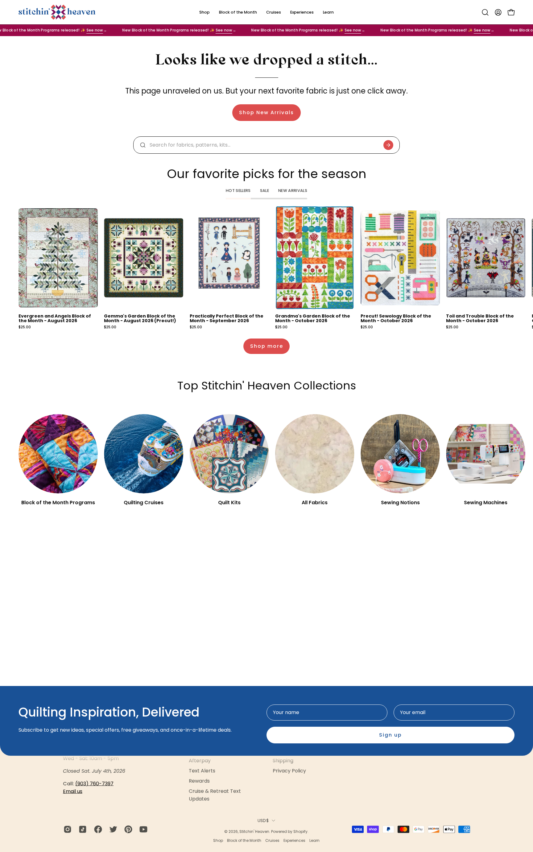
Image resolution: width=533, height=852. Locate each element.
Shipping (283, 760)
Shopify (300, 831)
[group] (266, 267)
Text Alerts (202, 771)
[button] (485, 12)
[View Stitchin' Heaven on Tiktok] (81, 829)
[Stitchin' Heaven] (57, 12)
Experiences (294, 840)
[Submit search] (388, 145)
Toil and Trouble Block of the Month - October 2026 (480, 318)
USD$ (263, 820)
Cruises (272, 840)
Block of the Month (244, 840)
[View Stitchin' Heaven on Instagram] (66, 829)
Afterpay (200, 760)
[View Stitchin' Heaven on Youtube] (142, 829)
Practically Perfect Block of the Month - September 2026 (226, 318)
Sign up (390, 734)
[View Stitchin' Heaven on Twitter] (112, 829)
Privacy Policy (289, 771)
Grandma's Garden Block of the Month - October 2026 (312, 318)
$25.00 (25, 327)
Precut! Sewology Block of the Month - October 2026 (396, 318)
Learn (314, 840)
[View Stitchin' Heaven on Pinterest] (127, 829)
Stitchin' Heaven (254, 831)
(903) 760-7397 (94, 783)
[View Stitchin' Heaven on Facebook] (97, 829)
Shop (218, 840)
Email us (72, 791)
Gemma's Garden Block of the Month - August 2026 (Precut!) (140, 318)
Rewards (199, 781)
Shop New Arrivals (266, 112)
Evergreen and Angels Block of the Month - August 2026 (55, 318)
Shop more (266, 346)
